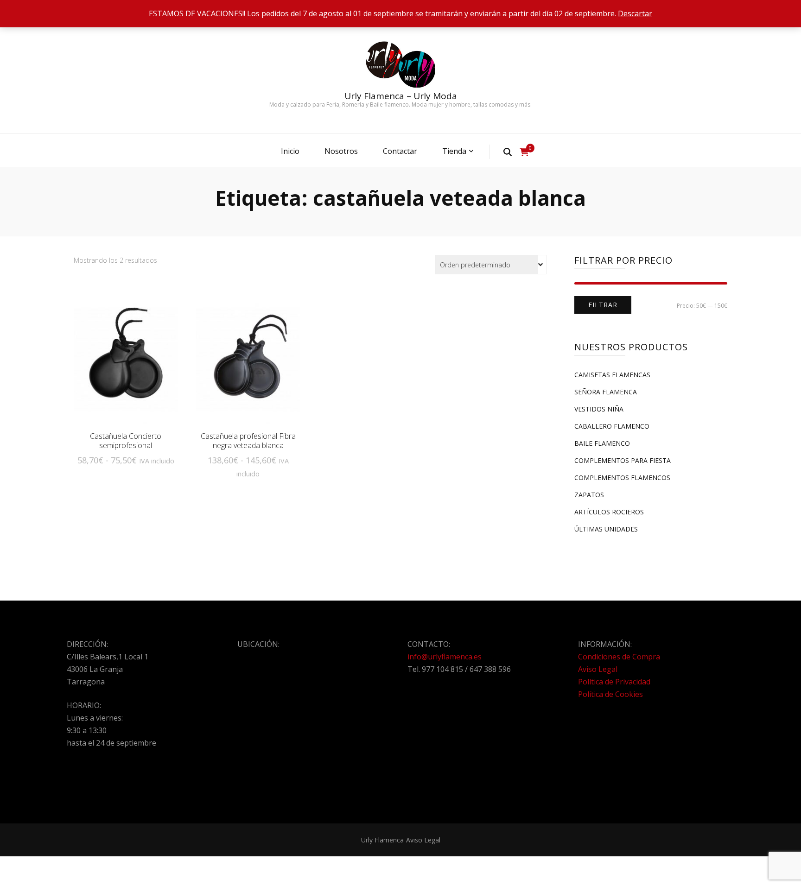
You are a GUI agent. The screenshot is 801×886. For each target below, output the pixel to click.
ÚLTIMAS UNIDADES (606, 529)
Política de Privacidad (614, 682)
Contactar (400, 151)
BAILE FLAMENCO (602, 443)
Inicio (290, 151)
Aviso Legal (597, 669)
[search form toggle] (507, 151)
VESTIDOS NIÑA (598, 409)
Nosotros (341, 151)
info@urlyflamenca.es (444, 657)
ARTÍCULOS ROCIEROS (609, 511)
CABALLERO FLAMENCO (611, 426)
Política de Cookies (610, 694)
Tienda (454, 151)
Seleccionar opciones (126, 362)
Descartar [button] (635, 13)
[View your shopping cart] (524, 152)
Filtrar (602, 304)
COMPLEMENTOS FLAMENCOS (622, 477)
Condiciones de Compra (619, 657)
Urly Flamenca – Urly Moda (400, 96)
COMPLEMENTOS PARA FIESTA (622, 460)
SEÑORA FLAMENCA (605, 391)
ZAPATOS (589, 494)
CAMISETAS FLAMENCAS (612, 374)
